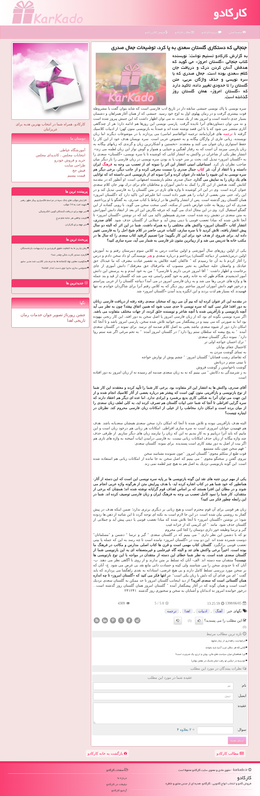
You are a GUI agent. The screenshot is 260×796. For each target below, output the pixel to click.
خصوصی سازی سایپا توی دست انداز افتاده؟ (64, 267)
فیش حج (78, 170)
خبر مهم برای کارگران (76, 224)
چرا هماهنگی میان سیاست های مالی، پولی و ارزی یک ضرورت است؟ (210, 654)
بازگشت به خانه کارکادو (106, 753)
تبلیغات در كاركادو (116, 784)
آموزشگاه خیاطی (72, 150)
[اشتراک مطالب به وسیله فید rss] (96, 620)
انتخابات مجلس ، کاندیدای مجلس (60, 155)
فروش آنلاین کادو (155, 32)
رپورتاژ (69, 315)
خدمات (35, 315)
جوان (47, 315)
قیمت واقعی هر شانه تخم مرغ (71, 218)
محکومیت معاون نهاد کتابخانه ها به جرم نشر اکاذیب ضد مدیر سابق (54, 261)
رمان (25, 315)
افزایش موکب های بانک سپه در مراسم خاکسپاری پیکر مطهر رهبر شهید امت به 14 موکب (53, 202)
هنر (149, 256)
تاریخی (79, 320)
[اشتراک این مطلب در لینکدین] (104, 620)
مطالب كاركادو (183, 32)
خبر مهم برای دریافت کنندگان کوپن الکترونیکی (63, 211)
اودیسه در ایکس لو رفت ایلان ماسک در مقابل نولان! (218, 660)
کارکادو (230, 13)
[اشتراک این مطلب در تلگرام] (137, 620)
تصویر (57, 315)
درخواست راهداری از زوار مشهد (228, 640)
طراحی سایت (74, 165)
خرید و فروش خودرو (69, 160)
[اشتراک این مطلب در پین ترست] (113, 620)
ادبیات (202, 611)
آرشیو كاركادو (119, 790)
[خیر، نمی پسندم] (178, 620)
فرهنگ (107, 164)
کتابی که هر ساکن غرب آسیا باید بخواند (225, 647)
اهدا (187, 611)
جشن (80, 315)
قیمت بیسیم (76, 175)
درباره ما (122, 778)
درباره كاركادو (210, 32)
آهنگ (218, 611)
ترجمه (228, 134)
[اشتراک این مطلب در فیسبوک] (129, 620)
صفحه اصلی (236, 32)
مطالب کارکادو (228, 753)
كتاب (200, 169)
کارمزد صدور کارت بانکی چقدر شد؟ (69, 254)
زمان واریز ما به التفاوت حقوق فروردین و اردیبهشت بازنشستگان (54, 248)
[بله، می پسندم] (199, 620)
